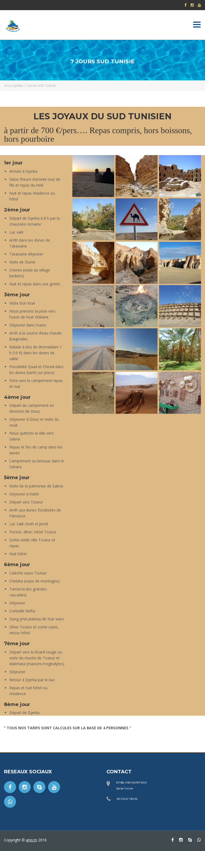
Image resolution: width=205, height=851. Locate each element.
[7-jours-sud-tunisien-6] (93, 219)
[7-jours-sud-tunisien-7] (180, 219)
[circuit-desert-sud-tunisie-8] (136, 393)
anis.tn (31, 839)
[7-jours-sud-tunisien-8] (93, 263)
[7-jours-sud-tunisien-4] (180, 176)
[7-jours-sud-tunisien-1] (93, 176)
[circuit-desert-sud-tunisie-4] (93, 349)
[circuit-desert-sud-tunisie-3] (180, 306)
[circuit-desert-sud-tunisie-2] (136, 306)
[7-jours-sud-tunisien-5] (136, 219)
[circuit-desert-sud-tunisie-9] (180, 393)
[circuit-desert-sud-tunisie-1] (93, 306)
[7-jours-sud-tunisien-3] (136, 176)
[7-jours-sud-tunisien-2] (180, 263)
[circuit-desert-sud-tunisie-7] (93, 393)
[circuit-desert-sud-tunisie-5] (136, 349)
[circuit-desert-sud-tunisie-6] (180, 349)
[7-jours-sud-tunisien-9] (136, 263)
